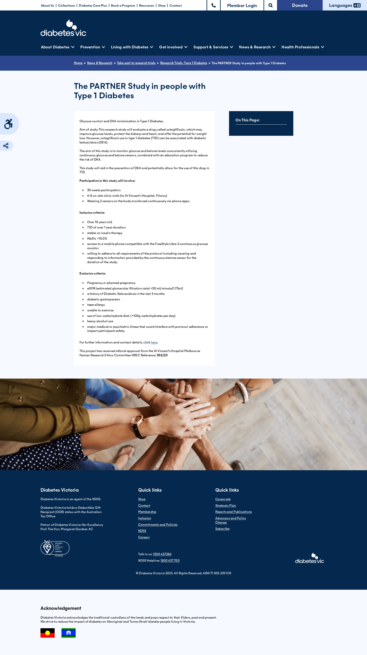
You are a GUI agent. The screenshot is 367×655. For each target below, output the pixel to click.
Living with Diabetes (129, 47)
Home (78, 63)
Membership (147, 512)
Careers (144, 537)
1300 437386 (162, 554)
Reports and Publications (233, 512)
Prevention (90, 47)
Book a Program (123, 5)
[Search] (270, 5)
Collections (66, 5)
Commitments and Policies (158, 525)
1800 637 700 (170, 560)
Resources (146, 5)
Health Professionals (300, 47)
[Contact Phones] (213, 5)
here (154, 342)
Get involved (170, 47)
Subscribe (222, 529)
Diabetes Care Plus (93, 5)
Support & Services (210, 47)
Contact (175, 5)
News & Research (255, 47)
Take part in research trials (136, 63)
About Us (47, 5)
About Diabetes (55, 47)
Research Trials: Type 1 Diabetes (183, 63)
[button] (242, 5)
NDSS (142, 531)
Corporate (223, 499)
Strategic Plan (225, 505)
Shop (162, 5)
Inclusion (144, 518)
